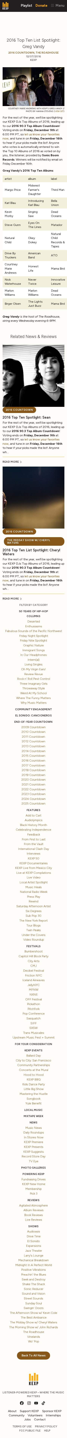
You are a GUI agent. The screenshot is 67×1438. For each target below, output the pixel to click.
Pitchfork (33, 1009)
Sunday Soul (33, 1303)
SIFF (34, 1023)
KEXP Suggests (33, 1151)
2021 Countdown (33, 784)
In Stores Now (33, 1137)
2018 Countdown (33, 770)
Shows (33, 1226)
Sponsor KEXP (52, 1411)
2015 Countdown (33, 755)
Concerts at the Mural (33, 1070)
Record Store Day (33, 1156)
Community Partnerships (33, 1065)
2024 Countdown (34, 799)
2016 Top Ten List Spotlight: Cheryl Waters (31, 552)
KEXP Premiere (33, 1142)
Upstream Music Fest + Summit (34, 1037)
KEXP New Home (33, 1184)
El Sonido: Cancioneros (33, 715)
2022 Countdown (33, 789)
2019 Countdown (33, 775)
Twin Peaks (33, 930)
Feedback (33, 834)
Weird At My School (33, 693)
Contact (40, 1419)
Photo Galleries (33, 1167)
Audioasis (33, 1231)
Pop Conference (34, 1013)
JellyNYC (34, 985)
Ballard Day (33, 1055)
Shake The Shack (33, 1284)
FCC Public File (30, 1430)
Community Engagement (33, 709)
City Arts (33, 961)
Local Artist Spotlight (34, 882)
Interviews (33, 853)
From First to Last (33, 839)
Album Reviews (33, 1210)
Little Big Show (34, 1089)
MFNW (33, 989)
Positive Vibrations (33, 1269)
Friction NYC (33, 975)
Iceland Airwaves (33, 980)
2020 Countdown (33, 779)
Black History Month (33, 825)
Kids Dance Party (33, 1084)
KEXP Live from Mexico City (33, 868)
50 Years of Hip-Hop (33, 611)
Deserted (33, 621)
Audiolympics (33, 820)
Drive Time (34, 1236)
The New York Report (33, 920)
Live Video (34, 877)
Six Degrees (34, 911)
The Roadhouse (47, 52)
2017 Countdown (33, 765)
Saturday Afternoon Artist (33, 906)
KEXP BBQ (34, 1079)
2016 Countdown (21, 52)
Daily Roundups (33, 1132)
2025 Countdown (33, 803)
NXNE (33, 994)
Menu (59, 5)
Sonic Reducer (33, 1289)
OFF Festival (33, 999)
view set (59, 111)
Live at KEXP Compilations (33, 873)
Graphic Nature (33, 645)
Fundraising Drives (33, 1179)
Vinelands (33, 1336)
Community (16, 1415)
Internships (53, 1415)
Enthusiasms (33, 626)
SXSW (33, 1028)
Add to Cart (33, 815)
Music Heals (33, 887)
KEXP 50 (33, 858)
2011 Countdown (33, 736)
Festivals (33, 946)
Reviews (33, 1200)
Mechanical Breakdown (33, 1260)
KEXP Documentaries (33, 863)
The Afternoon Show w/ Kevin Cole (33, 1313)
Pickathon (33, 1004)
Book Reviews (33, 1215)
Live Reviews (33, 1219)
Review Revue (33, 674)
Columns (33, 616)
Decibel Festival (33, 970)
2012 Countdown (33, 741)
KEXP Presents (33, 1147)
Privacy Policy (46, 1426)
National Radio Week (33, 892)
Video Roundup (33, 939)
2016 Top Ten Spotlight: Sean (26, 417)
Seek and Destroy (33, 1279)
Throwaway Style (33, 688)
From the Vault (33, 844)
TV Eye (33, 1161)
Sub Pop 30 (33, 915)
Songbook (33, 1098)
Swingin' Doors (34, 1308)
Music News (33, 1128)
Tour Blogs (33, 925)
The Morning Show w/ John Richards (33, 1327)
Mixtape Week (33, 1116)
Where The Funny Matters (33, 698)
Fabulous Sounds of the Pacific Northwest (33, 631)
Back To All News (34, 1355)
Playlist (26, 5)
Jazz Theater (33, 1250)
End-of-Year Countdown (33, 721)
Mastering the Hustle (34, 1094)
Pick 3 (33, 1193)
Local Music (33, 1110)
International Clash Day (33, 849)
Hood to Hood (33, 1075)
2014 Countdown (33, 751)
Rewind (33, 901)
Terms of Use (22, 1426)
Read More (11, 461)
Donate (41, 5)
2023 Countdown (33, 794)
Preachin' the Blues (33, 1274)
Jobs (27, 1419)
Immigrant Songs (33, 650)
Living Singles (33, 664)
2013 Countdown (33, 746)
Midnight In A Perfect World (33, 1265)
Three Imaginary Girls (33, 683)
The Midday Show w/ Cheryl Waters (28, 541)
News (34, 1122)
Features (33, 810)
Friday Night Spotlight (33, 636)
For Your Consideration (33, 1044)
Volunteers (35, 1415)
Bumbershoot (33, 951)
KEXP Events (33, 1050)
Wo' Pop (33, 1341)
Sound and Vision (33, 1293)
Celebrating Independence (33, 829)
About (12, 1411)
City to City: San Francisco (33, 1060)
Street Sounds (33, 1298)
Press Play (33, 896)
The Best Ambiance (34, 1317)
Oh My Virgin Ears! (33, 669)
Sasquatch (33, 1018)
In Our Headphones (33, 655)
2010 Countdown (33, 732)
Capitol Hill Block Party (33, 956)
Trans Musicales (33, 1033)
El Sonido (33, 1241)
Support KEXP (29, 1411)
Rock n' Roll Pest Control (33, 679)
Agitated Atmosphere (33, 1205)
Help (47, 1430)
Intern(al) (33, 659)
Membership (33, 1189)
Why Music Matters (34, 702)
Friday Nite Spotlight (33, 640)
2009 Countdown (33, 727)
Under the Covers (33, 935)
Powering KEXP (34, 1174)
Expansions (33, 1246)
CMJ (33, 966)
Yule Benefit (33, 1103)
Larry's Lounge (33, 1255)
